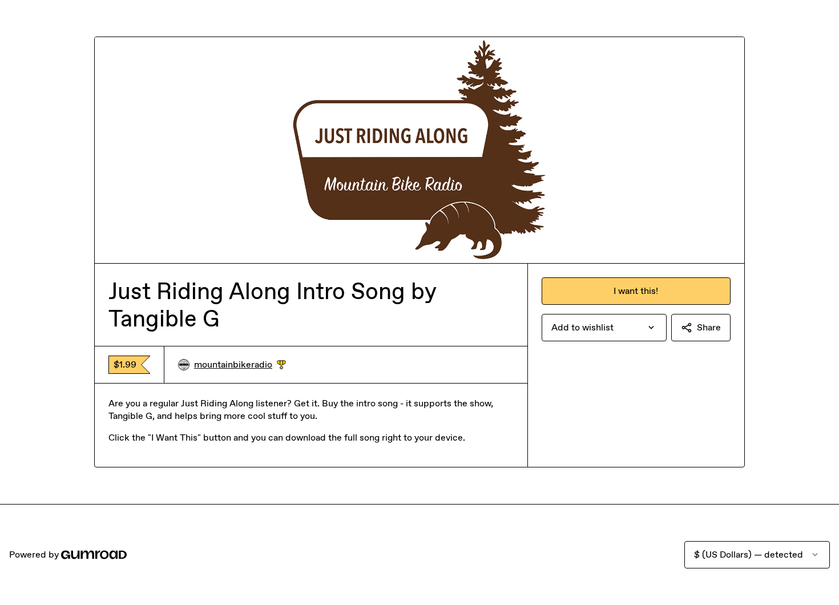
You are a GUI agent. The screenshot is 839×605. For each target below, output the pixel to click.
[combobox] (604, 327)
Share (709, 327)
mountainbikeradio (240, 365)
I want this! (636, 290)
